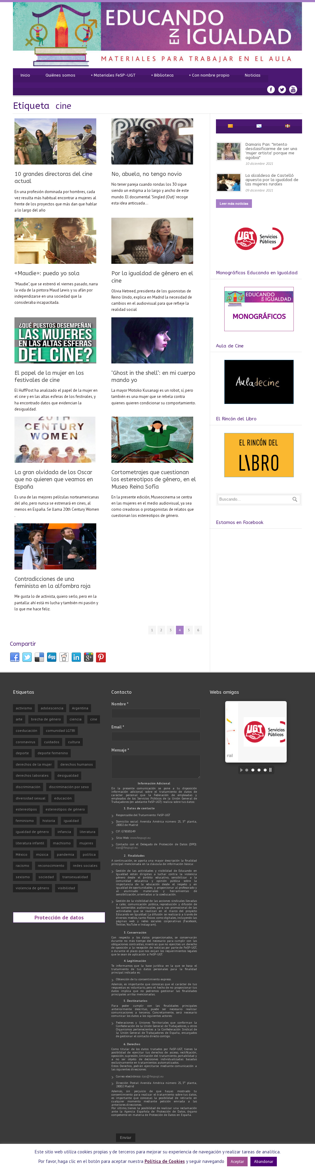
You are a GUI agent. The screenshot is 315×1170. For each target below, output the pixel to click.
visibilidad (66, 888)
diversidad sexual (31, 798)
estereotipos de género (65, 809)
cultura (74, 742)
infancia (64, 831)
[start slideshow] (240, 770)
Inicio (25, 75)
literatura (87, 831)
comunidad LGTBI (60, 730)
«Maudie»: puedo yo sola (46, 273)
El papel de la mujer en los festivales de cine (49, 376)
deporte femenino (53, 753)
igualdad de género (32, 831)
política (89, 854)
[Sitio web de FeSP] (259, 253)
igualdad (71, 820)
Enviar (125, 1138)
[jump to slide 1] (247, 770)
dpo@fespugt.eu (127, 848)
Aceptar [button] (237, 1161)
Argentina (80, 708)
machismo (62, 843)
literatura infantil (30, 843)
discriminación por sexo (69, 786)
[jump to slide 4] (265, 770)
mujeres (86, 843)
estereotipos (26, 809)
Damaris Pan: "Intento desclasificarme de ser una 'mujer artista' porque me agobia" (271, 151)
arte (19, 719)
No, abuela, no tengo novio (146, 174)
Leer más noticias (234, 203)
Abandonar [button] (263, 1161)
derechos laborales (32, 775)
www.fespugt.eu (140, 838)
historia (48, 820)
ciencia (76, 719)
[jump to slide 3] (259, 770)
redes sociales (85, 865)
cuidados (51, 742)
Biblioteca (162, 75)
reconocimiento (51, 865)
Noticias (253, 75)
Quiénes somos (60, 75)
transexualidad (75, 877)
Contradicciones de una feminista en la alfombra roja (52, 582)
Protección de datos (59, 917)
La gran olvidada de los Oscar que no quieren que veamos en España (53, 479)
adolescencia (52, 708)
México (21, 854)
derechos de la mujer (34, 764)
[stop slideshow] (272, 770)
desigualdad (67, 775)
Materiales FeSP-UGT (113, 75)
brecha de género (46, 719)
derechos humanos (76, 764)
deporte (22, 753)
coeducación (26, 730)
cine (93, 719)
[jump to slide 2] (253, 770)
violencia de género (32, 888)
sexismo (23, 877)
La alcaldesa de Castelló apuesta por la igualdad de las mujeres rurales (271, 180)
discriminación (28, 786)
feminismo (25, 820)
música (42, 854)
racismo (22, 865)
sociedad (46, 877)
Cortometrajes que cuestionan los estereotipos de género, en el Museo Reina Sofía (153, 479)
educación (63, 798)
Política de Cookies (165, 1161)
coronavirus (25, 742)
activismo (24, 708)
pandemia (65, 854)
